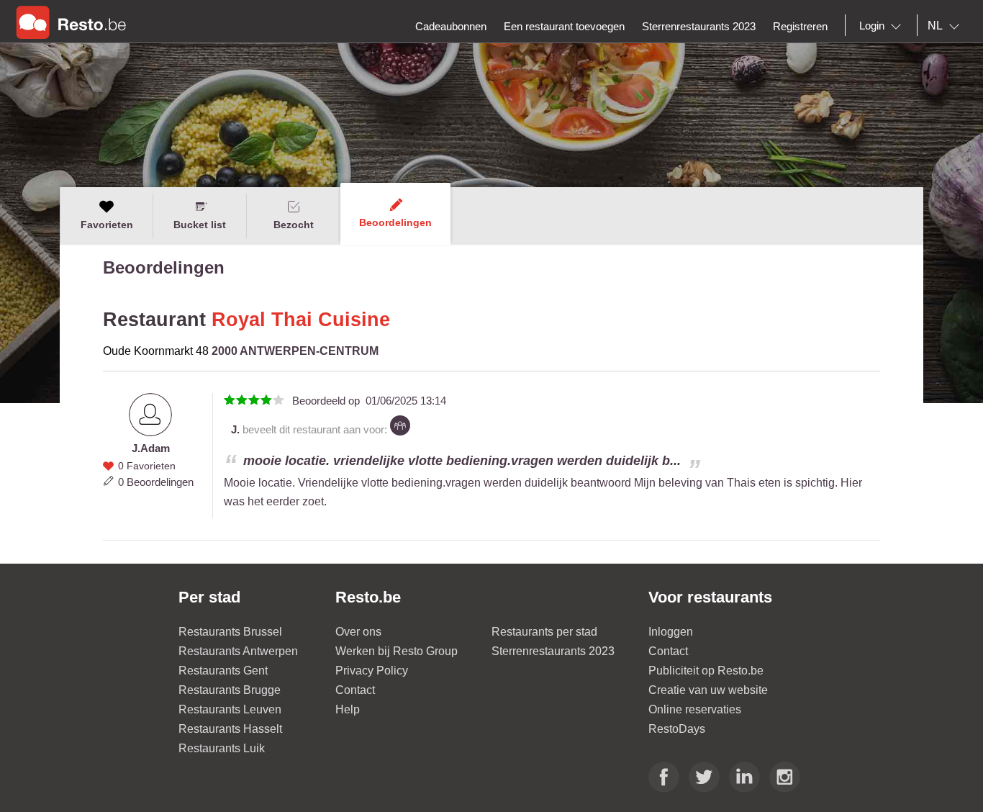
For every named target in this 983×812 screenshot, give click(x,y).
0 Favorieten (147, 466)
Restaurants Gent (223, 670)
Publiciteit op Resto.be (706, 670)
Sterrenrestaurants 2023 (553, 651)
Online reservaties (694, 709)
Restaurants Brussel (230, 632)
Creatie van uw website (708, 690)
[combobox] (883, 26)
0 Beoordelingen (156, 482)
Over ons (358, 632)
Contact (355, 690)
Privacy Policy (371, 670)
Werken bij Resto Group (396, 651)
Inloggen (670, 632)
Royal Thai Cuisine (301, 319)
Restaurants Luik (221, 748)
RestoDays (676, 729)
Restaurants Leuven (229, 709)
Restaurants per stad (544, 632)
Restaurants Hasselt (230, 729)
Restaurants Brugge (229, 690)
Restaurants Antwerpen (238, 651)
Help (347, 709)
